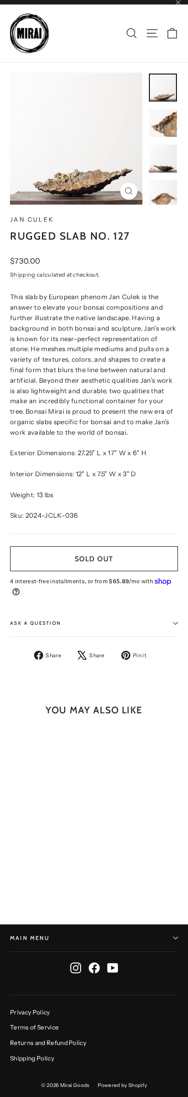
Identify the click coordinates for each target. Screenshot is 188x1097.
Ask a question (35, 623)
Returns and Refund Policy (48, 1042)
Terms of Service (34, 1027)
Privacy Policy (30, 1012)
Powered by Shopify (122, 1085)
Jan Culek (32, 219)
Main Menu (30, 937)
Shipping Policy (32, 1058)
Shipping (23, 274)
